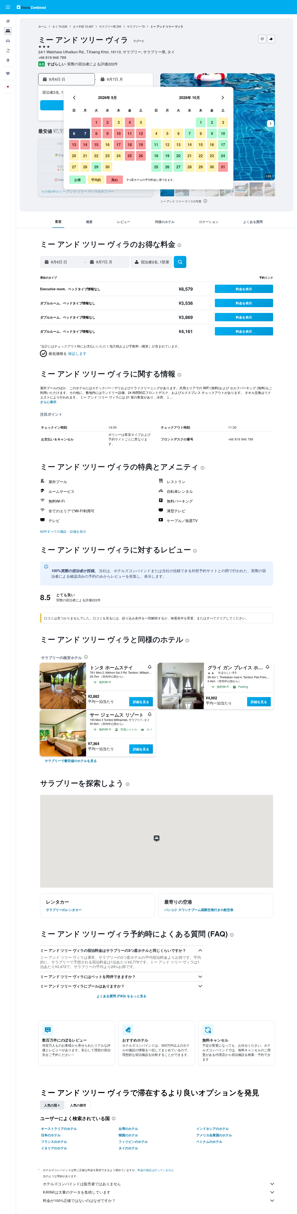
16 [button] (107, 144)
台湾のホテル (128, 1128)
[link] (70, 760)
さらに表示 (48, 401)
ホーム (42, 26)
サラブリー (134, 26)
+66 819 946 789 (52, 57)
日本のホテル (51, 1135)
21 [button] (85, 155)
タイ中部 (78, 26)
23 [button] (107, 155)
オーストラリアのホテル (59, 1128)
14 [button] (85, 144)
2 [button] (108, 122)
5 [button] (141, 122)
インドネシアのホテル (212, 1128)
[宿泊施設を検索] (8, 31)
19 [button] (141, 144)
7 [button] (85, 133)
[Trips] (8, 73)
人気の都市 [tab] (78, 1105)
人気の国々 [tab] (52, 1105)
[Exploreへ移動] (8, 60)
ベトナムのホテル (209, 1141)
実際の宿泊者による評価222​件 (92, 64)
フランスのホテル (54, 1141)
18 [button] (130, 144)
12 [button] (141, 133)
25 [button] (130, 155)
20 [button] (74, 155)
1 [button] (96, 122)
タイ (55, 26)
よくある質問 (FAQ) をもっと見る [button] (121, 996)
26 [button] (141, 155)
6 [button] (74, 133)
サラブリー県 (107, 26)
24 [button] (118, 155)
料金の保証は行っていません (156, 1170)
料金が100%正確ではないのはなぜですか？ (79, 1200)
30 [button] (107, 166)
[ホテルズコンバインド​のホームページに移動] (31, 7)
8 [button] (96, 133)
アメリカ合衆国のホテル (214, 1135)
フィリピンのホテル (133, 1141)
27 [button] (74, 166)
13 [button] (74, 144)
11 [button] (130, 133)
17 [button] (118, 144)
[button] (8, 7)
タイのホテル (128, 1148)
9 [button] (108, 133)
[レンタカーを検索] (8, 40)
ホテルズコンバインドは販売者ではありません (82, 1183)
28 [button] (85, 166)
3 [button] (119, 122)
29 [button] (96, 166)
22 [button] (96, 155)
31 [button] (223, 166)
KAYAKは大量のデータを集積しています (76, 1192)
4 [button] (130, 122)
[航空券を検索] (8, 21)
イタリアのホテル (54, 1148)
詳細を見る (141, 701)
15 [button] (96, 144)
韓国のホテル (128, 1135)
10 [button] (118, 133)
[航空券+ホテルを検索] (8, 50)
